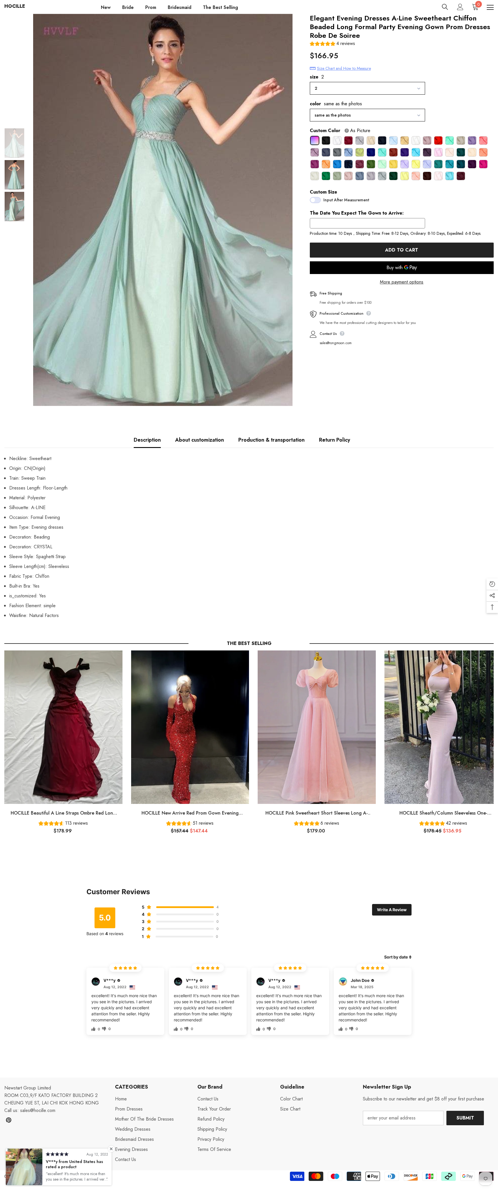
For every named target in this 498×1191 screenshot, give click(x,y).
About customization (199, 440)
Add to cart (401, 250)
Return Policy (334, 440)
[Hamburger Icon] (490, 7)
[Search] (445, 7)
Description (147, 440)
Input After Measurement (346, 200)
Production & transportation (271, 440)
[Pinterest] (8, 1120)
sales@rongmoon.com (336, 343)
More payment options (401, 282)
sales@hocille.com (37, 1110)
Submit (465, 1118)
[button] (332, 44)
